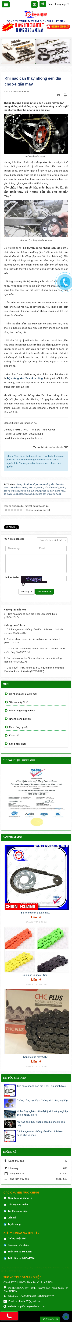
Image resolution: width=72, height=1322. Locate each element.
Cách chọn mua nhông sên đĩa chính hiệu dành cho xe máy (40, 1133)
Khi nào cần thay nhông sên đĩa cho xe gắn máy (41, 1123)
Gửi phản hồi (51, 1319)
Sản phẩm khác (17, 743)
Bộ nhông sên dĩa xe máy (23, 693)
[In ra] (65, 94)
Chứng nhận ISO (17, 1238)
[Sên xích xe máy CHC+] (37, 1021)
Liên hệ (12, 1217)
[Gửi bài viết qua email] (59, 94)
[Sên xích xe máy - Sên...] (37, 949)
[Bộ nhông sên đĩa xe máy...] (37, 877)
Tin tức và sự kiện (17, 1211)
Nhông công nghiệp (20, 718)
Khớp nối (14, 735)
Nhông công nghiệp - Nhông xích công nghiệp (42, 1100)
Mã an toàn (12, 577)
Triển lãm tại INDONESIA (21, 1258)
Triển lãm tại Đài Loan (20, 1251)
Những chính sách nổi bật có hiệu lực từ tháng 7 (33, 639)
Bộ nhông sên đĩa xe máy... (36, 912)
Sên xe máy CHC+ (19, 702)
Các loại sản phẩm (17, 1204)
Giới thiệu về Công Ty (20, 1198)
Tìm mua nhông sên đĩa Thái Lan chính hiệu (32, 613)
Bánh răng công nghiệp (22, 710)
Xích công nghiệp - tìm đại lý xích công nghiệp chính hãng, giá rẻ (42, 1113)
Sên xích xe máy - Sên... (36, 974)
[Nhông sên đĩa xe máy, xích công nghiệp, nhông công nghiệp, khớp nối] (36, 14)
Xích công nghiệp (18, 727)
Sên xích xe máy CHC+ (36, 1056)
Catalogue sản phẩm (18, 1245)
